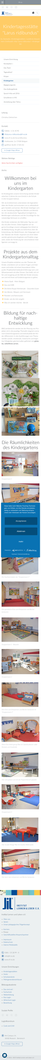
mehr (21, 541)
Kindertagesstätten (18, 39)
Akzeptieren (21, 521)
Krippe (6, 76)
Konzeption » (8, 64)
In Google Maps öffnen (12, 150)
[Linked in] (11, 1015)
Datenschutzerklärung (23, 554)
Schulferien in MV (10, 98)
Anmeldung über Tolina (12, 102)
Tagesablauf (8, 72)
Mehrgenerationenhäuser (12, 979)
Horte (5, 974)
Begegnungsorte (9, 85)
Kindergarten (8, 81)
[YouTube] (7, 1015)
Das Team (7, 68)
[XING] (3, 1015)
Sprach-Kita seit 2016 (11, 93)
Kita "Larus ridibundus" (22, 41)
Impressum (14, 554)
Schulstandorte (9, 977)
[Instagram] (16, 1015)
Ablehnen (21, 531)
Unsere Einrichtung (11, 59)
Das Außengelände (10, 89)
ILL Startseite (5, 39)
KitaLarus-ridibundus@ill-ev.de (16, 134)
